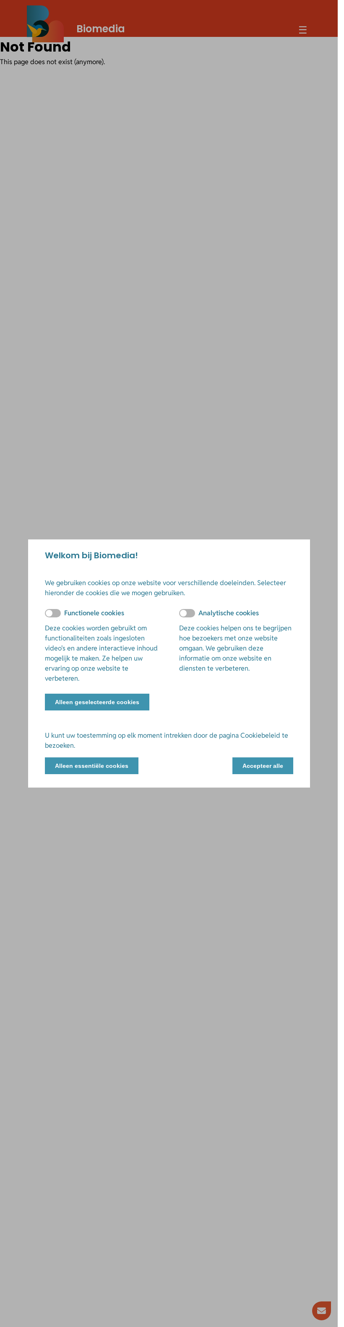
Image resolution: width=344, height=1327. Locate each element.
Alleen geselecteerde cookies (97, 702)
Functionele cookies (94, 613)
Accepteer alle (262, 765)
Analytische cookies (228, 613)
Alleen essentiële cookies (91, 765)
